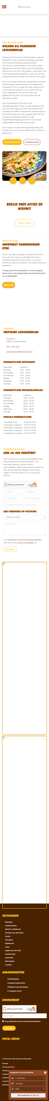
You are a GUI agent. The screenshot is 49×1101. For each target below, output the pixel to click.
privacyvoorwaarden (25, 542)
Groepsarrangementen (16, 983)
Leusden (8, 965)
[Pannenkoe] (24, 6)
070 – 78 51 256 (12, 346)
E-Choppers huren (14, 991)
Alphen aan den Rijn (13, 950)
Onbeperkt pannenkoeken (17, 987)
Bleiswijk (9, 922)
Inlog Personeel (7, 1081)
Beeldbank (6, 1085)
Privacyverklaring (8, 1067)
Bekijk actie (8, 285)
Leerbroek (9, 958)
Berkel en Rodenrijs (13, 929)
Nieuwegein (10, 961)
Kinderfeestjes (13, 979)
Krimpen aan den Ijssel (14, 933)
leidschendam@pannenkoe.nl (19, 351)
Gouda (7, 936)
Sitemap (5, 1063)
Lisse (7, 947)
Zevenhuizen (10, 954)
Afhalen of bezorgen (12, 142)
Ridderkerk (9, 943)
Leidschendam (11, 926)
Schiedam (9, 940)
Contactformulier (32, 142)
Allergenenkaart (7, 1070)
